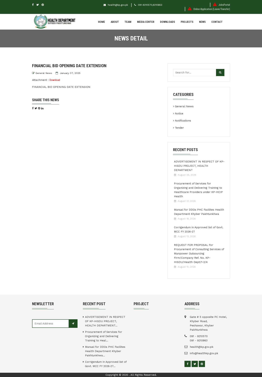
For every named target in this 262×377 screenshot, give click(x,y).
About (115, 22)
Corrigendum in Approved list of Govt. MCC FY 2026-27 (198, 229)
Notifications (183, 120)
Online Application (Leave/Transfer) (211, 9)
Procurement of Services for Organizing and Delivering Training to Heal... (103, 336)
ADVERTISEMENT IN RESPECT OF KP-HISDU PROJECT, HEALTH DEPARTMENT (199, 166)
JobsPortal (224, 4)
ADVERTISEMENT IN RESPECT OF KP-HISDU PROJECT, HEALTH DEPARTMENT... (105, 321)
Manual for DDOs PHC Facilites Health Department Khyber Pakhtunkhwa (199, 212)
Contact (217, 22)
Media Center (145, 22)
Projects (187, 22)
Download (55, 80)
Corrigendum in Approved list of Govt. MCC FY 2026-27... (106, 364)
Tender (179, 127)
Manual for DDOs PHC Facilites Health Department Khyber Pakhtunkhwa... (105, 351)
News (202, 22)
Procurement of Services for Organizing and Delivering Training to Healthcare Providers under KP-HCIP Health (198, 190)
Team (128, 22)
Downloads (167, 22)
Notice (179, 113)
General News (43, 73)
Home (101, 22)
